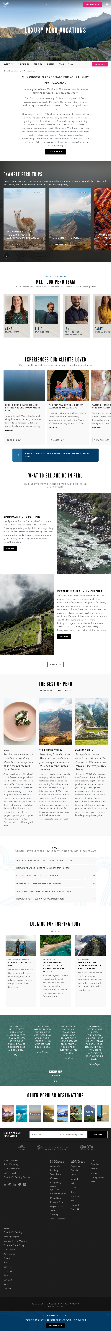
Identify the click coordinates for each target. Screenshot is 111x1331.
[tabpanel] (18, 764)
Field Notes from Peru (20, 964)
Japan (73, 1187)
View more (55, 664)
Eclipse (7, 1266)
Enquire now (55, 1325)
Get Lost (8, 1279)
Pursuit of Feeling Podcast (17, 1177)
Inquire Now (92, 4)
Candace (68, 1058)
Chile (73, 1174)
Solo (93, 1181)
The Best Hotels (64, 691)
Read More (9, 430)
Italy (73, 1183)
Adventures (9, 1253)
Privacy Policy (57, 1202)
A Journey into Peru (66, 237)
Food (6, 1275)
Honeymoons (97, 1177)
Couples (95, 1164)
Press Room (56, 1198)
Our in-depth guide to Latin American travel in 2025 (54, 967)
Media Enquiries (12, 1168)
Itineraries (23, 64)
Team (70, 64)
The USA (75, 1209)
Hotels (50, 64)
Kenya (74, 1192)
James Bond (10, 1249)
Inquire (10, 548)
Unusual (8, 1288)
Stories (12, 959)
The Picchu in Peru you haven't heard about (89, 965)
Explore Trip (16, 244)
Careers (54, 1178)
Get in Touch (10, 1173)
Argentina (76, 1166)
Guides (46, 959)
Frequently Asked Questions (55, 1186)
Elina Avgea (94, 1064)
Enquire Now (14, 440)
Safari (6, 1284)
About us (55, 1166)
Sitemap (54, 1214)
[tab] (54, 1081)
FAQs (61, 64)
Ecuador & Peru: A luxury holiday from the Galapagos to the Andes (24, 234)
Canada (74, 1170)
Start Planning (55, 152)
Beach (7, 1258)
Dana (16, 1055)
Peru (52, 959)
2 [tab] (55, 931)
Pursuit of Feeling (13, 1232)
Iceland (74, 1179)
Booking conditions (55, 1172)
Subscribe (97, 1134)
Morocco (75, 1196)
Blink (6, 1262)
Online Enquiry (58, 1193)
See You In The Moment (16, 1241)
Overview (8, 64)
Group (94, 1173)
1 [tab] (52, 931)
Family (94, 1168)
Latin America (25, 71)
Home (6, 71)
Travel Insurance (58, 1218)
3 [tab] (59, 931)
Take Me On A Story (14, 1245)
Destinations (13, 71)
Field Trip (8, 1271)
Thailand (75, 1205)
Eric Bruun (42, 1052)
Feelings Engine (11, 1236)
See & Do (38, 64)
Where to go (46, 691)
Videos (81, 959)
